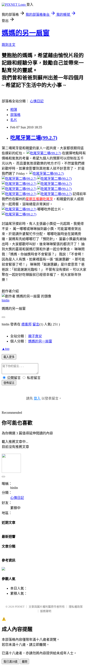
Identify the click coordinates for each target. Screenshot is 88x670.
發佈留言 (9, 382)
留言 (35, 324)
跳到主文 (8, 44)
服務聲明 (45, 611)
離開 (24, 661)
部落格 (15, 115)
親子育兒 (35, 336)
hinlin (5, 300)
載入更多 (9, 357)
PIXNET (20, 606)
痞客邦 (26, 324)
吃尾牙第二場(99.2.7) (33, 138)
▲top (5, 348)
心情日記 (37, 101)
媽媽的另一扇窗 (26, 33)
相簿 (13, 109)
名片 (13, 120)
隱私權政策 (76, 606)
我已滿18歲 (10, 661)
